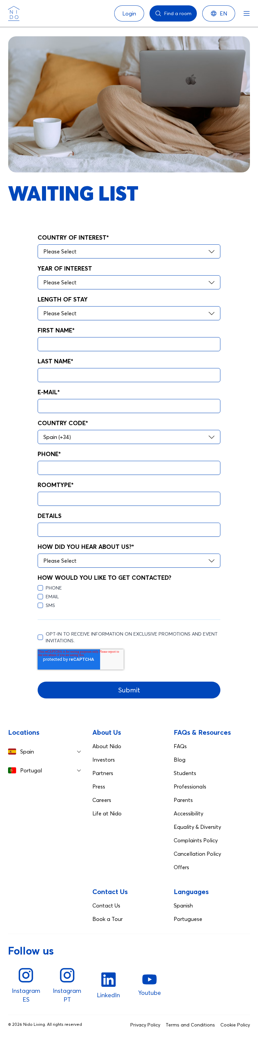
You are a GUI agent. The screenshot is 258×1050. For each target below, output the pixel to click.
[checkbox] (129, 596)
